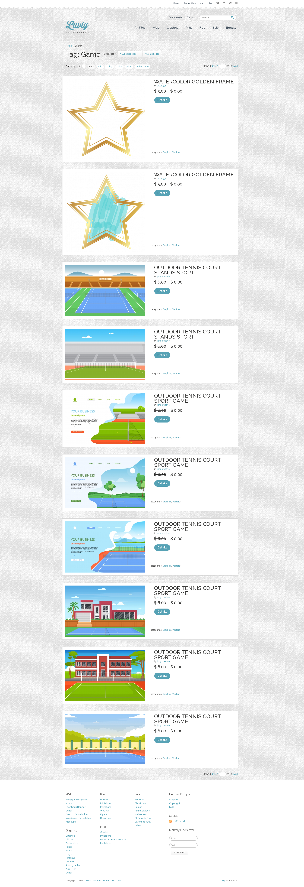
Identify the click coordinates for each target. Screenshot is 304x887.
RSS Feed (179, 821)
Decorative (72, 843)
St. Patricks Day (143, 818)
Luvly (222, 880)
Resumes (105, 818)
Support (173, 799)
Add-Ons (71, 869)
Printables (105, 803)
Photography (73, 865)
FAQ (171, 807)
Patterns (70, 858)
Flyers (103, 814)
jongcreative (163, 276)
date (91, 66)
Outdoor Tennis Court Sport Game (187, 398)
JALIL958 (161, 86)
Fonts (69, 847)
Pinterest (230, 3)
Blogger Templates (77, 799)
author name (142, 66)
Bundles (139, 799)
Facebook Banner (76, 807)
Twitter (218, 3)
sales (119, 66)
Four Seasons (142, 810)
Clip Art (70, 839)
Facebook (224, 3)
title (100, 66)
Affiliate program (93, 880)
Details (162, 100)
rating (109, 66)
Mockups (71, 821)
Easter (138, 807)
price (129, 66)
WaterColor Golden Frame (194, 82)
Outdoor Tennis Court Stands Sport (187, 270)
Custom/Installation (77, 814)
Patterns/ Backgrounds (113, 839)
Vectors (176, 152)
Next (235, 66)
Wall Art (104, 810)
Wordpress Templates (78, 818)
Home (69, 46)
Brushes (70, 835)
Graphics (167, 152)
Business (105, 799)
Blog (120, 880)
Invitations (105, 807)
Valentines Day (143, 821)
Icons (69, 803)
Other (69, 810)
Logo (68, 854)
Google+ (236, 3)
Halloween (141, 814)
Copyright (174, 803)
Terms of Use (109, 880)
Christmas (140, 803)
